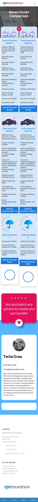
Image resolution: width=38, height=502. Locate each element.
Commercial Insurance (9, 471)
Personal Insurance (8, 469)
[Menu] (34, 3)
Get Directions (11, 446)
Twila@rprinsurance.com (13, 369)
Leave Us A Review (8, 473)
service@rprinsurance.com (15, 453)
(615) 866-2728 (9, 365)
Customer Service (8, 466)
